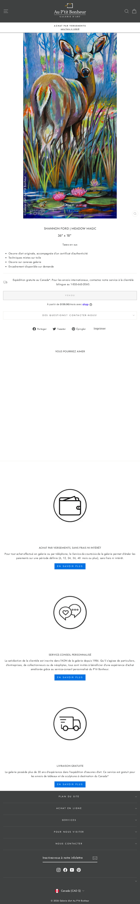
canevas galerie (32, 262)
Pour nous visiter (69, 831)
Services (69, 820)
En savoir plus (70, 566)
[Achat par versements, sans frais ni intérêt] (70, 505)
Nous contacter (69, 843)
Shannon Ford (56, 228)
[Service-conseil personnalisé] (70, 612)
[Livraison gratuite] (70, 723)
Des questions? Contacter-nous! (70, 315)
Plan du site (69, 796)
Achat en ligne (69, 808)
